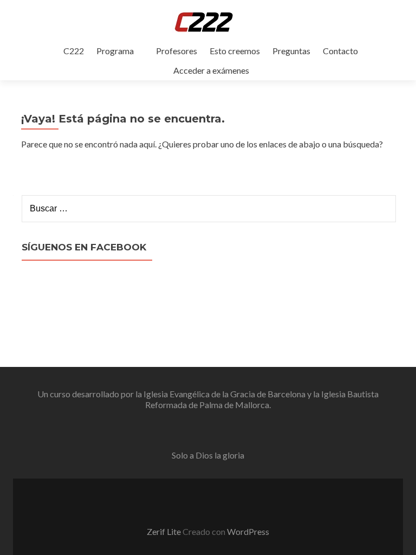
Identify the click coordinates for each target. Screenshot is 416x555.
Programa (115, 51)
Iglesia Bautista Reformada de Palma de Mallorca (262, 399)
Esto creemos (235, 51)
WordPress (248, 531)
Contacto (340, 51)
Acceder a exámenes (211, 70)
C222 (73, 51)
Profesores (176, 51)
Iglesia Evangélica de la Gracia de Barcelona (225, 394)
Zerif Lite (165, 531)
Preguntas (291, 51)
